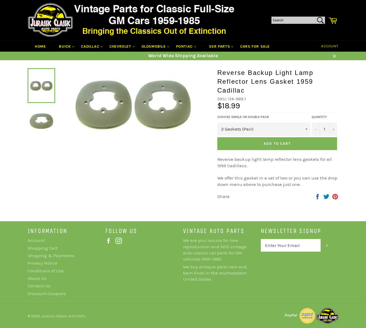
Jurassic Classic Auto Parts (63, 316)
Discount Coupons (47, 293)
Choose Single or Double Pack (243, 117)
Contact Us (39, 285)
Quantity (319, 117)
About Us (37, 278)
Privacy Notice (42, 263)
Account (329, 46)
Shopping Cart (43, 248)
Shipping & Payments (51, 255)
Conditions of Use (46, 270)
